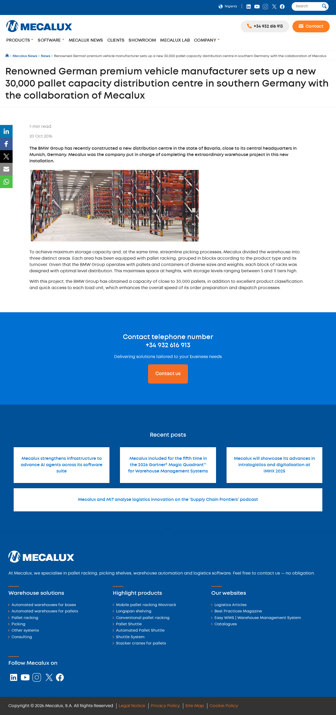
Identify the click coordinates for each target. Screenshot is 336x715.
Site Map (194, 706)
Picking (18, 624)
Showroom (142, 40)
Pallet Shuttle (129, 624)
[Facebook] (6, 144)
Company (205, 40)
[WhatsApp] (6, 181)
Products (18, 40)
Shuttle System (130, 637)
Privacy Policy (165, 706)
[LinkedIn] (6, 131)
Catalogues (225, 624)
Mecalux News (86, 40)
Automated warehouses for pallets (45, 611)
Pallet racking (25, 618)
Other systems (25, 630)
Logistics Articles (230, 605)
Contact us (168, 374)
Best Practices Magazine (238, 611)
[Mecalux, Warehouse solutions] (39, 33)
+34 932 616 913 (168, 345)
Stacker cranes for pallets (141, 643)
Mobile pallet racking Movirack (146, 605)
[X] (6, 156)
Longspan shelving (133, 611)
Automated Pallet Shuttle (140, 630)
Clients (116, 40)
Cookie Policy (223, 706)
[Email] (6, 169)
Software (50, 40)
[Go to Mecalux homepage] (7, 56)
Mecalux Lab (175, 40)
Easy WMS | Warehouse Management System (257, 618)
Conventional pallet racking (143, 618)
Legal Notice (132, 706)
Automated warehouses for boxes (44, 605)
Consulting (22, 637)
